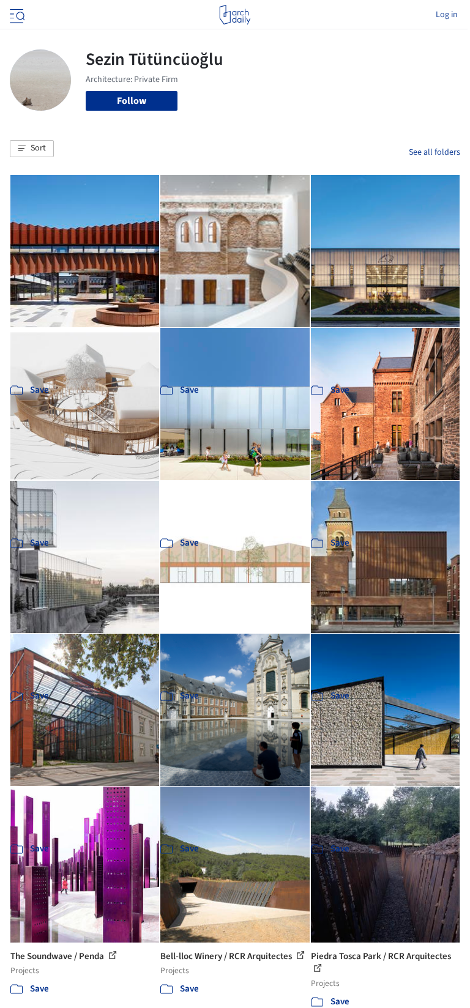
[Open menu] (15, 14)
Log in (447, 14)
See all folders (434, 152)
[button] (32, 148)
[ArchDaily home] (234, 14)
